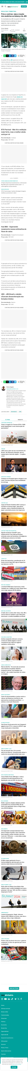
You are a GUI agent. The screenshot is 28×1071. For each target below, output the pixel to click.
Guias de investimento (7, 1038)
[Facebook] (21, 999)
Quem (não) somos (6, 1051)
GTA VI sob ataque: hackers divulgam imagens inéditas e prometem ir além (13, 192)
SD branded (4, 1041)
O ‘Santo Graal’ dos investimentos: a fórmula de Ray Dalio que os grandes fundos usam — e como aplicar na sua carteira (14, 184)
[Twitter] (18, 999)
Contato (3, 1054)
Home (2, 1005)
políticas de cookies (16, 1064)
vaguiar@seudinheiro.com (12, 388)
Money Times (4, 1047)
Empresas (4, 1018)
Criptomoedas (5, 1015)
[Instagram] (2, 999)
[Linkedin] (9, 999)
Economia (4, 1024)
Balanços (14, 411)
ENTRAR (24, 6)
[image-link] (14, 437)
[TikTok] (12, 999)
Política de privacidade (7, 1057)
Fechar (14, 1067)
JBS (20, 411)
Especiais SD (4, 1034)
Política (3, 1021)
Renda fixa (4, 1028)
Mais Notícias (14, 988)
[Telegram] (15, 999)
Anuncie (3, 1044)
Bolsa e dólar (4, 1011)
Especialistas (4, 1031)
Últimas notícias (5, 1008)
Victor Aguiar (4, 28)
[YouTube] (5, 999)
